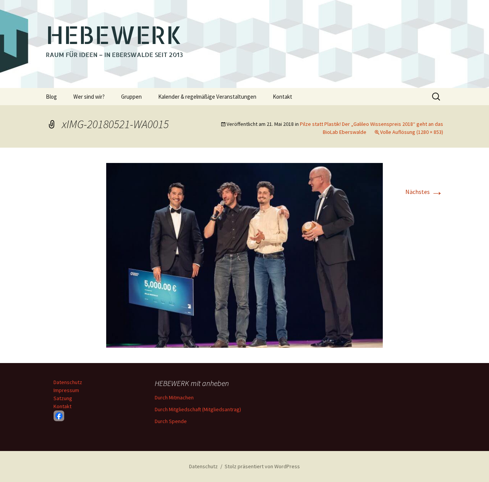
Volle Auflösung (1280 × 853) (411, 132)
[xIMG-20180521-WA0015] (244, 254)
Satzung (62, 398)
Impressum (66, 390)
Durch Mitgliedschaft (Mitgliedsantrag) (198, 409)
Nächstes (424, 191)
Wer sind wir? (89, 96)
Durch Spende (171, 421)
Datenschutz (67, 382)
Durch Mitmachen (174, 397)
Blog (51, 96)
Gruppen (131, 96)
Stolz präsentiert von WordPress (262, 466)
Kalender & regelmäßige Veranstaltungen (207, 96)
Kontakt (282, 96)
